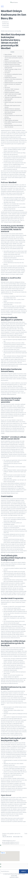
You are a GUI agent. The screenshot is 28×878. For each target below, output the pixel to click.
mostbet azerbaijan (16, 222)
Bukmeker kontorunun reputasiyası (12, 108)
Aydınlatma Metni (14, 877)
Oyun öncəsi (7, 87)
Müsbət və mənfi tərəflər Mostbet (12, 61)
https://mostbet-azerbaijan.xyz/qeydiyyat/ (17, 337)
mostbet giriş (5, 23)
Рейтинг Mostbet (8, 54)
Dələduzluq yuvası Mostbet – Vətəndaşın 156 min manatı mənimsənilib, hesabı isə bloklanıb (14, 58)
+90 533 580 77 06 (17, 836)
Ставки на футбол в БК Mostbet (11, 120)
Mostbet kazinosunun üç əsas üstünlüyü (13, 82)
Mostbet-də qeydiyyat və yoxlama (12, 92)
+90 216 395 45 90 (7, 836)
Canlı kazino (7, 72)
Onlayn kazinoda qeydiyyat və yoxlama (13, 62)
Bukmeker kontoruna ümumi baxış (12, 64)
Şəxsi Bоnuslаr (8, 118)
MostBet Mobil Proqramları (10, 77)
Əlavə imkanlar (8, 100)
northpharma (5, 22)
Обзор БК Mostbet (8, 113)
